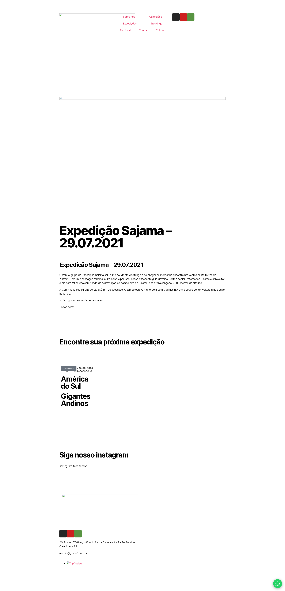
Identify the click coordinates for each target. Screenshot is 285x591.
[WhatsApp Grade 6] (277, 583)
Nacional (125, 30)
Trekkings (156, 23)
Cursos (143, 30)
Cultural (160, 30)
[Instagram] (176, 17)
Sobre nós (129, 16)
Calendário (155, 16)
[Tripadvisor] (190, 17)
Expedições (130, 23)
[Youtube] (183, 17)
